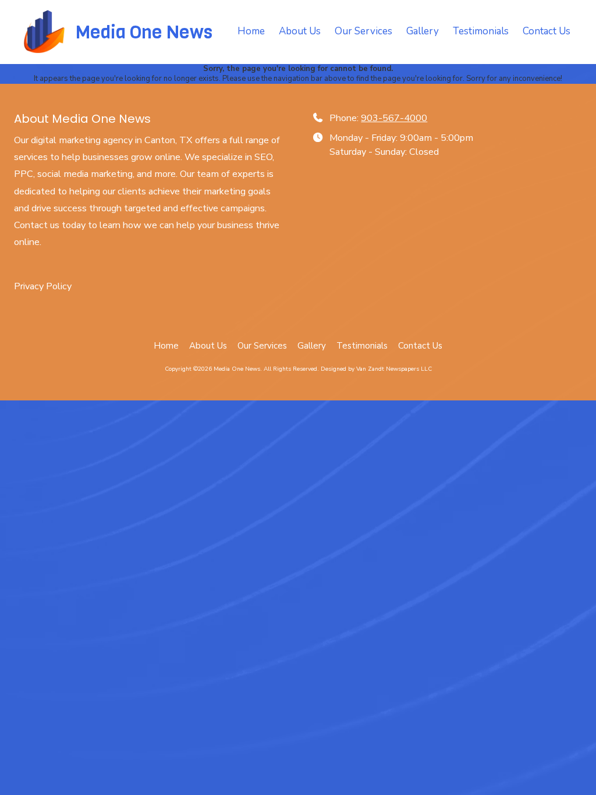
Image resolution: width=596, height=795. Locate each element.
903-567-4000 (394, 118)
